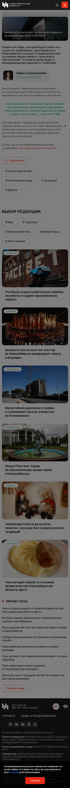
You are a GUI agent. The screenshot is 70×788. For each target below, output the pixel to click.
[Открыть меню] (65, 5)
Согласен (35, 780)
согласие (14, 772)
